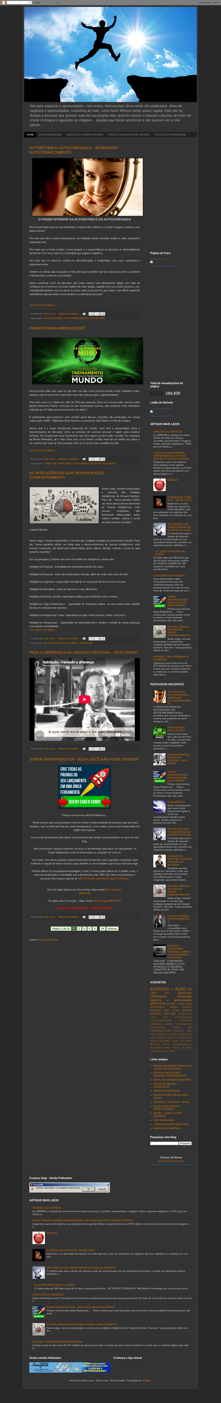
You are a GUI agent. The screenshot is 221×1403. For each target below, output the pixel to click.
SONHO (166, 1048)
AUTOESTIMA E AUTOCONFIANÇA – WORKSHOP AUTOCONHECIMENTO (179, 697)
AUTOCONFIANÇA (53, 318)
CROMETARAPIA (157, 1027)
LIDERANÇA (86, 643)
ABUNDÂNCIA (157, 1007)
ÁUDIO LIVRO (168, 1051)
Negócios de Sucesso (159, 259)
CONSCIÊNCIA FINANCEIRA (169, 575)
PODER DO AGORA (182, 1041)
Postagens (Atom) (49, 939)
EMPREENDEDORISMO (160, 1031)
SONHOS (172, 480)
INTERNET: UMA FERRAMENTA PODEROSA (57, 1341)
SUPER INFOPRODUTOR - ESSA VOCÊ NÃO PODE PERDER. (84, 759)
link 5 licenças (101, 900)
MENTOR (187, 1010)
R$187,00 (84, 893)
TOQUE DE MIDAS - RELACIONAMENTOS (178, 919)
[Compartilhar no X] (97, 314)
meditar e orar (156, 1051)
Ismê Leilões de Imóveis (160, 409)
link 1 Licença (113, 889)
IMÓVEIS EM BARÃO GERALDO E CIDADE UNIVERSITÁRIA (172, 1067)
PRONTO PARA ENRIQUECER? (57, 328)
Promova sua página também (162, 266)
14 (102, 928)
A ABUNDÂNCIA (176, 802)
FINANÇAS (179, 1031)
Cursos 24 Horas (158, 1165)
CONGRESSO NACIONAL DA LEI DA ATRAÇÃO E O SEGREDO (179, 860)
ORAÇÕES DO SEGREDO (167, 431)
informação (184, 996)
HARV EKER (64, 463)
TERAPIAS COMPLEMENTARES (171, 1124)
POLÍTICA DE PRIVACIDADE (170, 134)
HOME (30, 134)
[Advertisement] (171, 194)
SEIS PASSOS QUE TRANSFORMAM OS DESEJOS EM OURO (179, 527)
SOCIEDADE (155, 1048)
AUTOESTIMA (97, 318)
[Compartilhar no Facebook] (100, 314)
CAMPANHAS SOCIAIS (161, 1024)
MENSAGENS (157, 1003)
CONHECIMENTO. (183, 1024)
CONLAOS (155, 1010)
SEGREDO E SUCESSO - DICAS (171, 1102)
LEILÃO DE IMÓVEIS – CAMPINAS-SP (166, 1085)
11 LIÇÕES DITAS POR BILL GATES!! (54, 1285)
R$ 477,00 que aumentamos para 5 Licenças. (103, 878)
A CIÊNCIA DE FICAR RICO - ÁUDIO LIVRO (179, 498)
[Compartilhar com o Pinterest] (103, 314)
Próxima (112, 928)
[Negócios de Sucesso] (151, 262)
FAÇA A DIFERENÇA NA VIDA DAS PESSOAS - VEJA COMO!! (83, 652)
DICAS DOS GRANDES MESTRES (172, 1079)
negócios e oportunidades (171, 1000)
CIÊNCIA (74, 643)
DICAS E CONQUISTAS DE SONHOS (128, 134)
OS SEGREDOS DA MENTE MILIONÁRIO (94, 463)
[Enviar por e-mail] (90, 314)
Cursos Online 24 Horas (171, 1161)
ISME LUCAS (171, 1010)
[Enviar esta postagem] (84, 314)
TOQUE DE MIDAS (182, 1048)
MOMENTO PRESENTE (163, 1014)
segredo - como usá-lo (179, 1003)
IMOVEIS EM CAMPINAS (167, 1128)
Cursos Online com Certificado (178, 1165)
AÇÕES (174, 1007)
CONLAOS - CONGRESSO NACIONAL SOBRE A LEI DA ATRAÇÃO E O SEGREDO (178, 951)
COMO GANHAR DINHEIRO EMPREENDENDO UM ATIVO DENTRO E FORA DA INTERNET (171, 455)
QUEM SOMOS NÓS (50, 134)
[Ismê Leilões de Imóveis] (151, 412)
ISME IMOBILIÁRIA (163, 1120)
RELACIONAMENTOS (182, 1044)
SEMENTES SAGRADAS (166, 1090)
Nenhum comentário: (69, 314)
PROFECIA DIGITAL (160, 1044)
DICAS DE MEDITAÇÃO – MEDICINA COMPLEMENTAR (169, 1074)
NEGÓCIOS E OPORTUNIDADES (85, 134)
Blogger (146, 1380)
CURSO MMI (50, 463)
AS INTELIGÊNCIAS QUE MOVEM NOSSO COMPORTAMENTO (82, 1324)
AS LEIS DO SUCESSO (56, 643)
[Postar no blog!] (93, 314)
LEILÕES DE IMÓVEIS (167, 1034)
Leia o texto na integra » (42, 305)
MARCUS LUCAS (165, 1037)
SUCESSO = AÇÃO (168, 989)
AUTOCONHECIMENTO (76, 318)
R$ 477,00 (115, 900)
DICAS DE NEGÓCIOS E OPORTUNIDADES (166, 1107)
